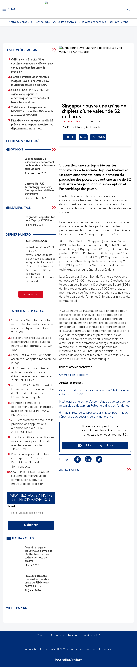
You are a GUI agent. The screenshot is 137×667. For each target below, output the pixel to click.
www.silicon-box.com (73, 375)
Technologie (42, 22)
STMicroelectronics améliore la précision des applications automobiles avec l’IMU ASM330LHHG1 (32, 426)
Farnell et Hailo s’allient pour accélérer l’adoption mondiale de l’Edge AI (33, 359)
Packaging (98, 137)
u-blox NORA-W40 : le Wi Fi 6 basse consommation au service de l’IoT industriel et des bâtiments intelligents (33, 391)
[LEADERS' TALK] (54, 207)
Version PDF (31, 294)
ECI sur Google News (97, 445)
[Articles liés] (129, 470)
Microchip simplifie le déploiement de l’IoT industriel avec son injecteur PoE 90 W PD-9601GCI (32, 409)
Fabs (83, 137)
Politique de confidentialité (84, 635)
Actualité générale (64, 22)
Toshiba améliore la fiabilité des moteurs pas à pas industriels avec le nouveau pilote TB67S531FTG (32, 443)
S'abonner (31, 525)
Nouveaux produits (20, 22)
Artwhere (76, 660)
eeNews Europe (118, 22)
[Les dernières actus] (54, 50)
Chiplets (69, 137)
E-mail (11, 506)
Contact (42, 635)
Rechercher (57, 635)
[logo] (68, 9)
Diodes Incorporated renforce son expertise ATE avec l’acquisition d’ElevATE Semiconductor (31, 460)
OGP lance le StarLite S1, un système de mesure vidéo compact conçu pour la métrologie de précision (30, 478)
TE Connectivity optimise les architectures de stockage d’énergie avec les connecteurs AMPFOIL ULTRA (32, 374)
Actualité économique (92, 22)
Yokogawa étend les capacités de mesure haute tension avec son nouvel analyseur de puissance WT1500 (33, 326)
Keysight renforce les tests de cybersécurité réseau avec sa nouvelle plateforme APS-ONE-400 (33, 344)
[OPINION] (54, 149)
